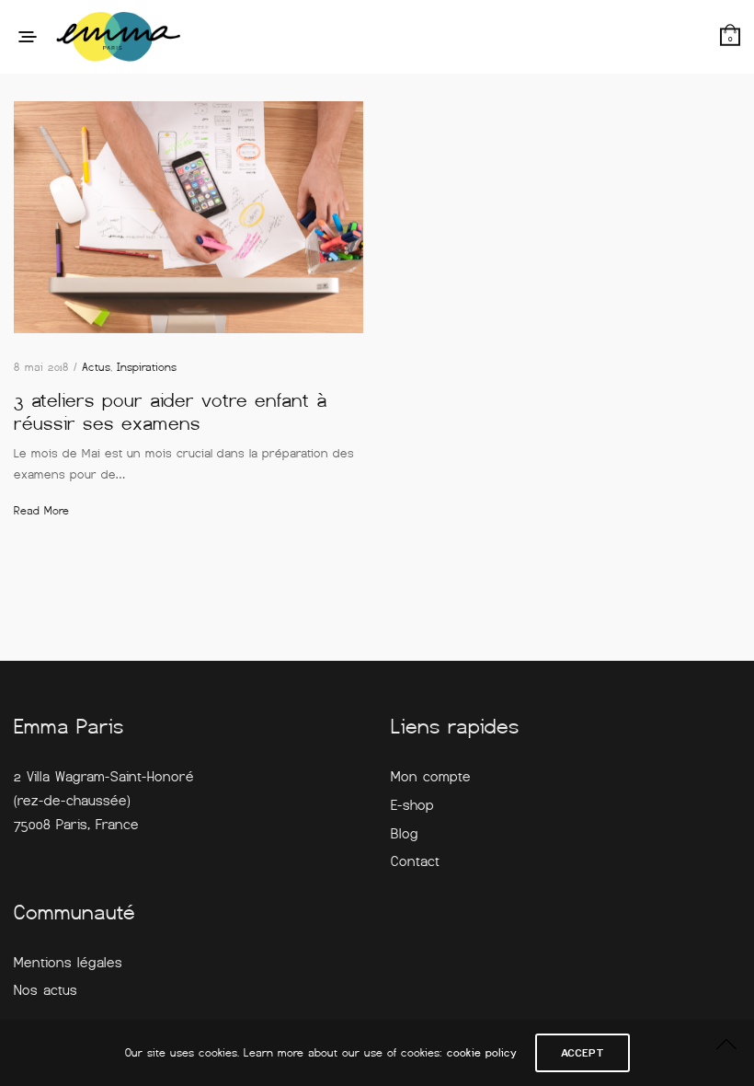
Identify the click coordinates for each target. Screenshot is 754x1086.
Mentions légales (68, 962)
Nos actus (45, 990)
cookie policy (482, 1052)
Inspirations (147, 367)
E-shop (412, 805)
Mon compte (431, 776)
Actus (96, 367)
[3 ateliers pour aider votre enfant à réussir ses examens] (188, 217)
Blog (404, 833)
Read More (41, 510)
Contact (415, 861)
